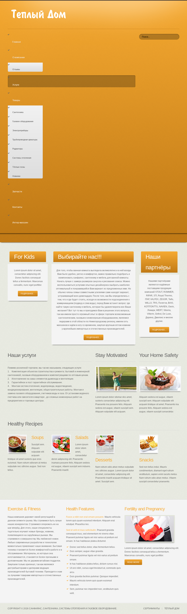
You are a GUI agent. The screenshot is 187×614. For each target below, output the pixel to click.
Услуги (15, 85)
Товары (16, 100)
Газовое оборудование (22, 121)
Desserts (103, 459)
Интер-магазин (20, 222)
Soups (37, 437)
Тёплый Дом (171, 609)
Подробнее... (28, 293)
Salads (81, 437)
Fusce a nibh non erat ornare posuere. (85, 517)
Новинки (16, 176)
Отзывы (16, 69)
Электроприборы (20, 130)
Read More (133, 562)
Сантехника (17, 112)
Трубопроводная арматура (24, 139)
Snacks (146, 459)
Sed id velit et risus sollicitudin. (81, 530)
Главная (16, 42)
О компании (18, 57)
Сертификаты (151, 609)
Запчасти (17, 191)
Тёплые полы (18, 167)
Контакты (17, 207)
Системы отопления (21, 158)
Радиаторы (17, 149)
